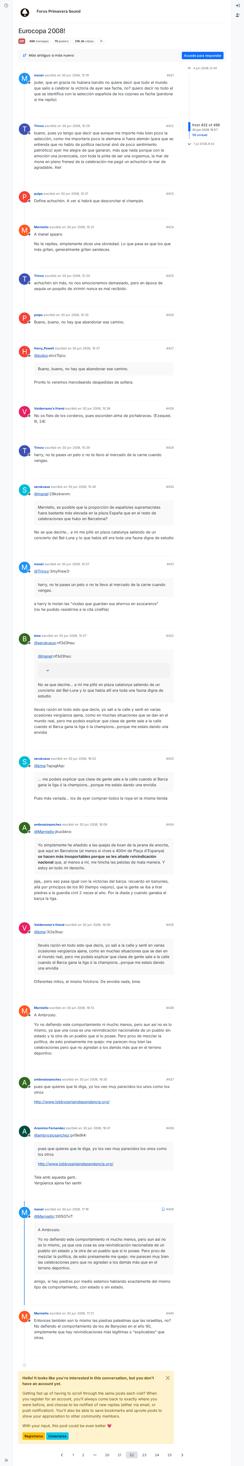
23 (144, 1455)
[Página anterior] (62, 1454)
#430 (170, 487)
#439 (170, 1209)
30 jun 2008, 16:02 (82, 758)
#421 (170, 75)
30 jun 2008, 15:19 (75, 75)
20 (107, 1455)
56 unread (199, 135)
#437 (170, 1079)
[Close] (167, 1378)
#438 (170, 1128)
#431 (170, 564)
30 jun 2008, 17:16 (75, 1209)
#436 (170, 1008)
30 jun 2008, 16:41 (96, 1128)
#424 (170, 227)
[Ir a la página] (95, 1454)
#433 (170, 758)
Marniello (41, 227)
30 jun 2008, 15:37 (86, 348)
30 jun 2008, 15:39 (76, 447)
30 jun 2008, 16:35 (93, 1079)
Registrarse (34, 1436)
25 (170, 1455)
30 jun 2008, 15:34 (76, 276)
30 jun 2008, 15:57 (75, 564)
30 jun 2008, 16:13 (80, 1008)
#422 (170, 126)
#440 (170, 1313)
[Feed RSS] (101, 41)
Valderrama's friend (49, 408)
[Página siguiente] (182, 1454)
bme (37, 636)
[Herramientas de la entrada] (169, 112)
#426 (170, 315)
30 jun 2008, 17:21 (80, 1313)
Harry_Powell (44, 348)
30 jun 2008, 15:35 (75, 315)
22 (132, 1455)
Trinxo (39, 126)
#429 (170, 447)
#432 (170, 636)
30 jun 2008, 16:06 (93, 824)
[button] (6, 1460)
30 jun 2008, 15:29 (76, 126)
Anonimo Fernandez (49, 1128)
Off (22, 41)
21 (119, 1455)
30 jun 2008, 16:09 (96, 925)
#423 (170, 193)
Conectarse (57, 1436)
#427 (170, 348)
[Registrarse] (238, 15)
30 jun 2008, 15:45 (82, 487)
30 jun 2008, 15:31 (74, 193)
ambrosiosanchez (47, 824)
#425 (170, 276)
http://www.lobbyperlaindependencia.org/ (72, 1101)
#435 (170, 925)
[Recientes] (6, 6)
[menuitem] (238, 6)
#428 (170, 408)
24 (157, 1455)
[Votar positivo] (143, 112)
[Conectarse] (238, 6)
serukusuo (42, 487)
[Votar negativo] (160, 112)
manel (39, 75)
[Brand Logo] (26, 11)
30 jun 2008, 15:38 (96, 408)
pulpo (38, 193)
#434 (170, 824)
